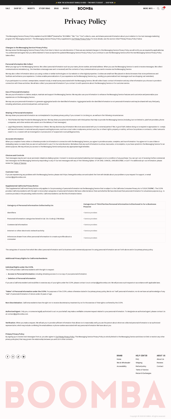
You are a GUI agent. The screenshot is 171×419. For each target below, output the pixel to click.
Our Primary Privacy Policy (80, 39)
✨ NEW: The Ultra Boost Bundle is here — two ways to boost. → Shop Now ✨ (85, 3)
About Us (160, 359)
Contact (160, 366)
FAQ (137, 359)
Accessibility (121, 366)
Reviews (160, 363)
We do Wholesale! (123, 363)
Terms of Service (20, 163)
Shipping (139, 363)
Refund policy (141, 366)
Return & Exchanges (143, 373)
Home (119, 359)
